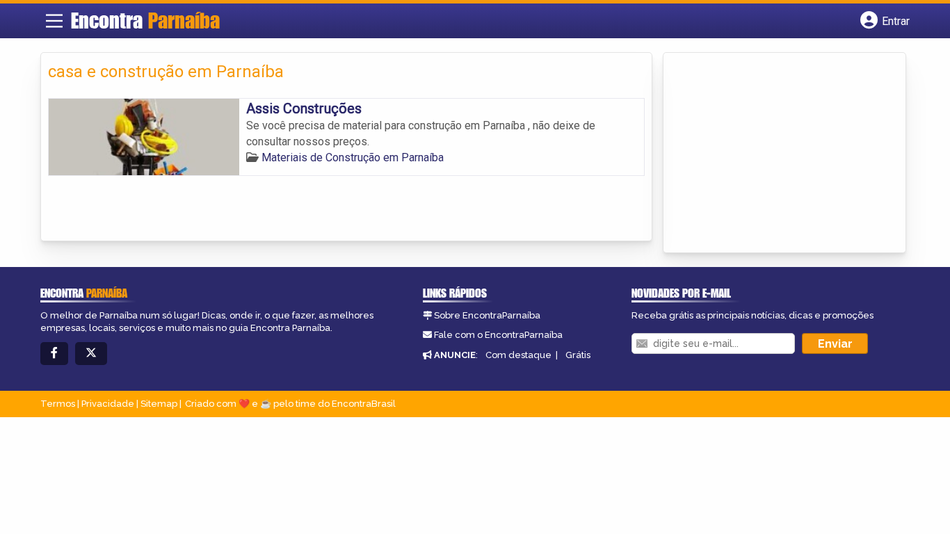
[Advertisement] (774, 154)
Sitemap (158, 403)
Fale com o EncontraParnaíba (498, 335)
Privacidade (107, 403)
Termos (57, 403)
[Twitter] (91, 353)
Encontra (145, 20)
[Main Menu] (54, 21)
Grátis (577, 355)
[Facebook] (54, 353)
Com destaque (518, 355)
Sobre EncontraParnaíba (487, 315)
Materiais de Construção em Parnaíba (352, 157)
